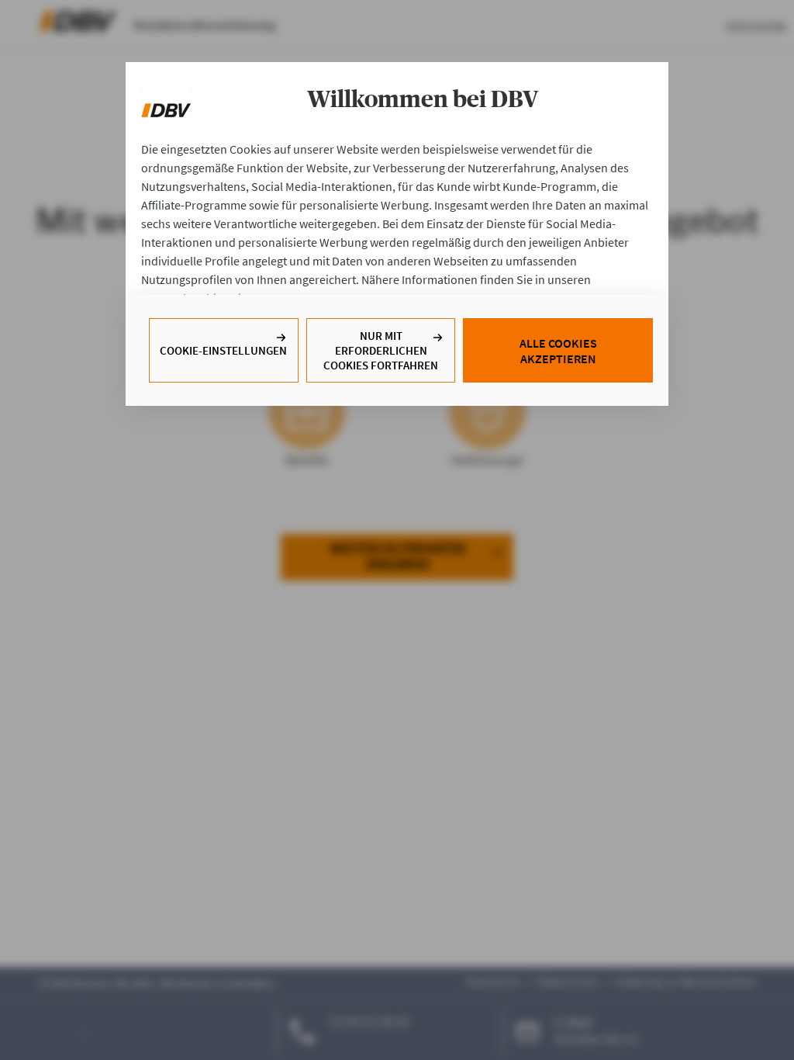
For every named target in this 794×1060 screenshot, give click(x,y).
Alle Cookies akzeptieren (558, 350)
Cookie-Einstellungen (223, 350)
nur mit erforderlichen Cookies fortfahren (380, 350)
